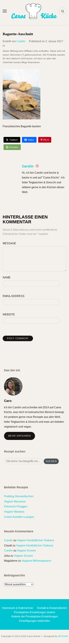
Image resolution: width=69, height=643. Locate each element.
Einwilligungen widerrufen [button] (34, 620)
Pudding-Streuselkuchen (18, 496)
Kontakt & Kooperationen (52, 608)
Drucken (13, 147)
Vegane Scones (26, 550)
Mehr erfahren (19, 436)
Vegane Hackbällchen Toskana (35, 540)
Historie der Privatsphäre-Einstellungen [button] (34, 616)
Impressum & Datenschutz (17, 608)
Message (9, 243)
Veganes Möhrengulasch (36, 560)
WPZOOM (63, 636)
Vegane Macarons (15, 501)
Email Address (13, 296)
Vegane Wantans (14, 511)
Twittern (13, 139)
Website (9, 314)
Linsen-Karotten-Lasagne (19, 516)
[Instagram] (37, 166)
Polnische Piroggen (15, 506)
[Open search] (62, 11)
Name (7, 277)
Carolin (21, 41)
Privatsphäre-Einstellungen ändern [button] (34, 612)
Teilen (31, 139)
